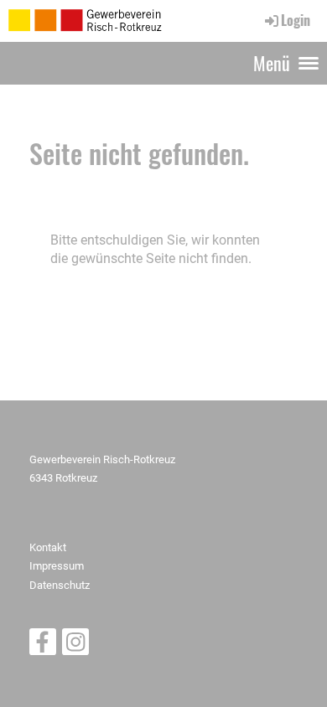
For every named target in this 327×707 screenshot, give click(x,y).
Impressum (56, 566)
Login (295, 20)
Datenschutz (59, 585)
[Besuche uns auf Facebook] (42, 646)
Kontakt (47, 547)
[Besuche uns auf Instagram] (75, 646)
